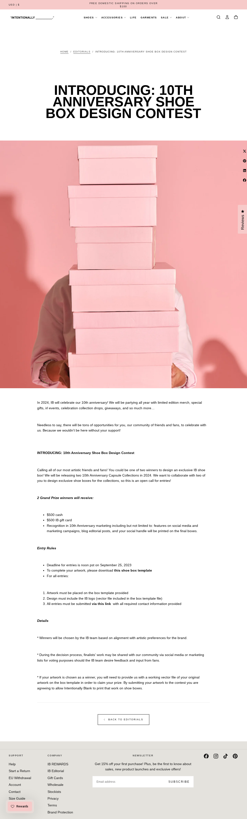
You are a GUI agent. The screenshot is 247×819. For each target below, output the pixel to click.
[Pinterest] (235, 756)
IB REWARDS (58, 764)
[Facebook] (206, 756)
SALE (165, 17)
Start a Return (19, 771)
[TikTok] (225, 756)
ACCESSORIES (112, 17)
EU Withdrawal (20, 778)
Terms (52, 805)
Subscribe (179, 781)
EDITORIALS (81, 51)
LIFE (133, 17)
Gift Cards (55, 778)
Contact (15, 792)
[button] (14, 5)
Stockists (54, 792)
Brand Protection (60, 812)
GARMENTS (149, 17)
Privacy (53, 798)
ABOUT (181, 17)
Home (64, 51)
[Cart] (235, 17)
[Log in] (227, 17)
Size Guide (17, 798)
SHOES (89, 17)
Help (12, 764)
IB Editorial (56, 771)
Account (15, 785)
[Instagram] (216, 756)
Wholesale (55, 785)
